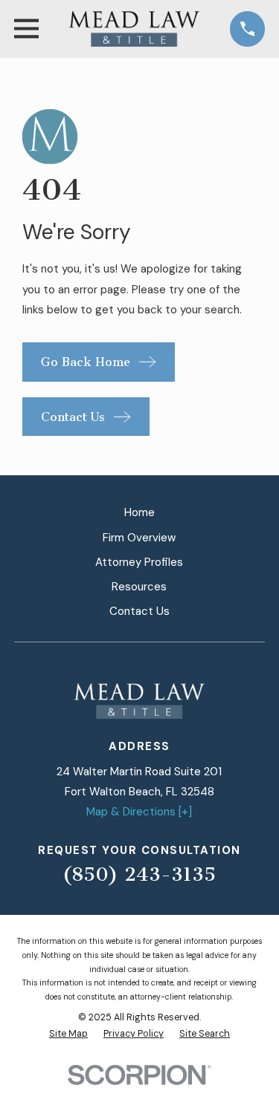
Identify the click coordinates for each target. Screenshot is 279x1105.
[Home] (134, 29)
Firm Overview (139, 537)
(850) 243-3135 (139, 874)
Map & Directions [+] (139, 811)
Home (139, 512)
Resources (139, 586)
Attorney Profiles (139, 562)
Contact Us (139, 611)
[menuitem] (68, 1034)
